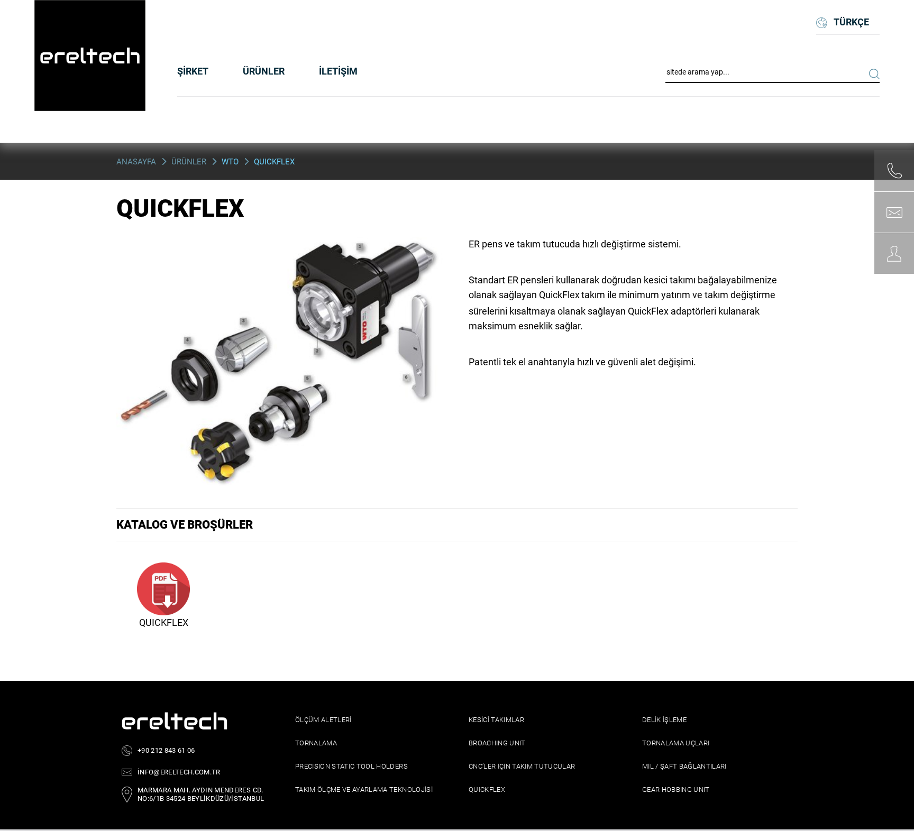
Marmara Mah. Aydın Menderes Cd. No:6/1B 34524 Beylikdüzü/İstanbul (201, 794)
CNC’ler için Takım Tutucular (522, 766)
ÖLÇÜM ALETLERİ (323, 720)
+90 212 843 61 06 (166, 750)
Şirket (192, 71)
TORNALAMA (316, 743)
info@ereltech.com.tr (179, 772)
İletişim (338, 71)
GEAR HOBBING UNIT (676, 789)
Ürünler (188, 162)
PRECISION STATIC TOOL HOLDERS (351, 766)
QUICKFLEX (487, 789)
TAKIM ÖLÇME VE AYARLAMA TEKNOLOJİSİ (364, 789)
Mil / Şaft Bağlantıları (684, 766)
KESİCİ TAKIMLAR (496, 720)
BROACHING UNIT (497, 743)
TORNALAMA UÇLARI (675, 743)
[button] (264, 71)
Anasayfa (136, 162)
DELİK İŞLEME (664, 720)
